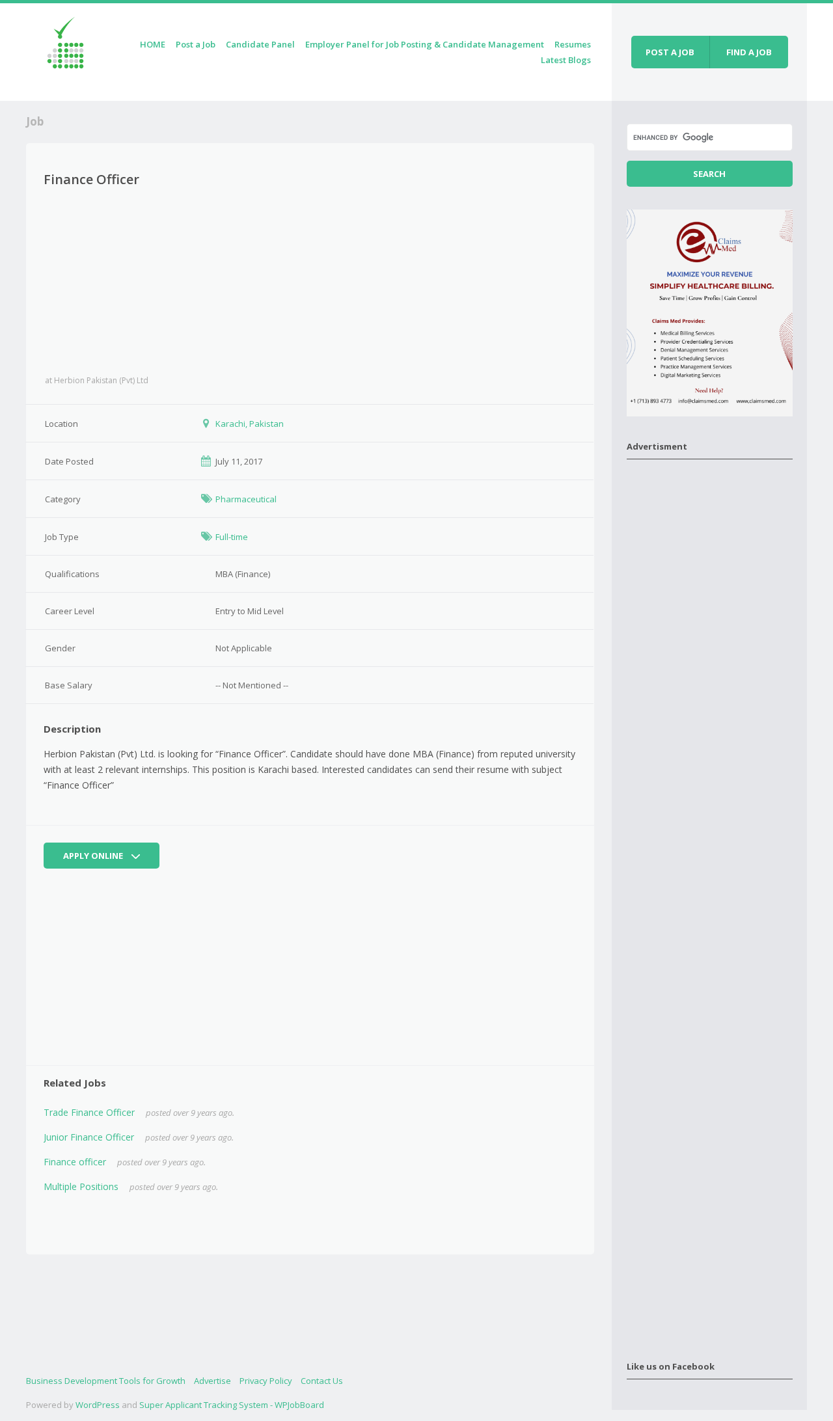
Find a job (749, 52)
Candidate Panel (260, 44)
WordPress (97, 1405)
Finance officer (75, 1162)
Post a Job (195, 44)
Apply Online (94, 855)
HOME (152, 44)
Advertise (212, 1381)
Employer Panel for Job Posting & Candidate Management (424, 44)
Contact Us (322, 1381)
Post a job (670, 52)
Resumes (572, 44)
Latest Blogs (566, 60)
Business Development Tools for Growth (105, 1381)
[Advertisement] (310, 282)
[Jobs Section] (65, 50)
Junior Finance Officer (89, 1137)
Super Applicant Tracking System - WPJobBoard (231, 1405)
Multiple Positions (81, 1186)
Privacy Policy (265, 1381)
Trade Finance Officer (89, 1112)
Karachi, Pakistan (249, 423)
